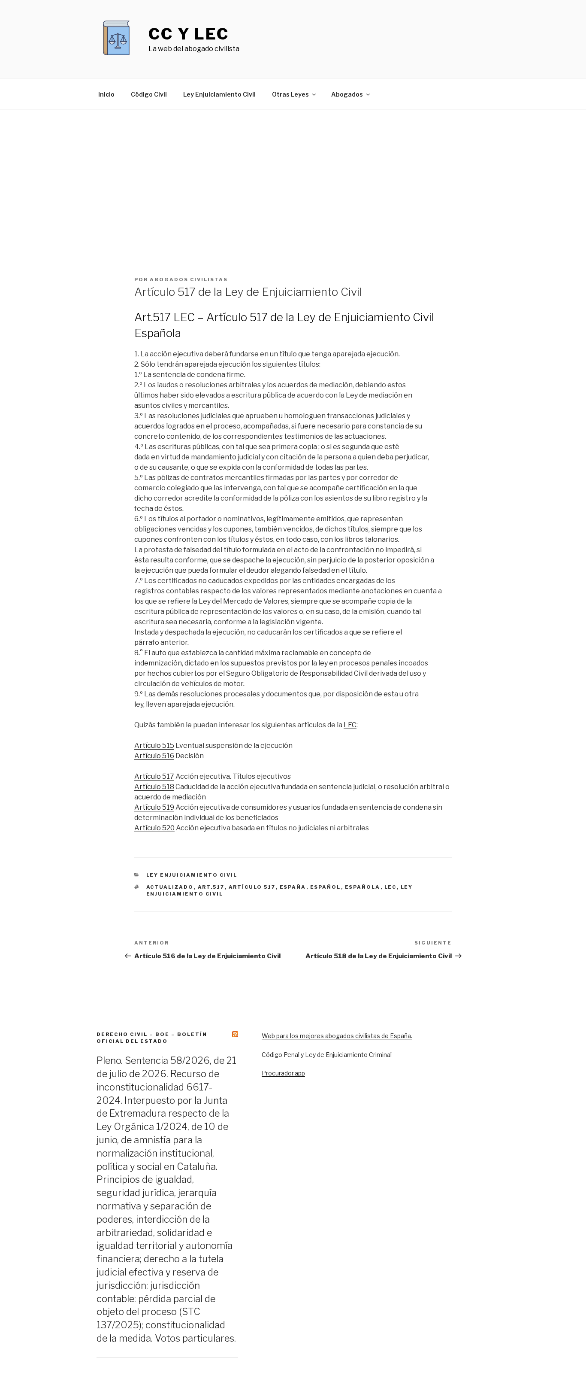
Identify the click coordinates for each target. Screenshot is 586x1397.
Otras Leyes (290, 94)
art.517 (211, 887)
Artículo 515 (154, 745)
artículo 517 (252, 887)
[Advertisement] (293, 174)
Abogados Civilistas (189, 279)
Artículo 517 (154, 776)
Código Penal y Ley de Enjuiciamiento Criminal (327, 1054)
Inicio (106, 94)
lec (390, 887)
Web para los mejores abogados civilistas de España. (337, 1035)
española (363, 887)
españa (293, 887)
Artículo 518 (154, 787)
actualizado (170, 887)
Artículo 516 (154, 756)
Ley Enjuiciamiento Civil (219, 94)
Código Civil (149, 94)
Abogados (347, 94)
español (325, 887)
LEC (350, 725)
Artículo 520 (154, 828)
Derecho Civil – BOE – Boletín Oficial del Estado (152, 1037)
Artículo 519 (154, 807)
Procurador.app (283, 1073)
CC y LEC (188, 33)
